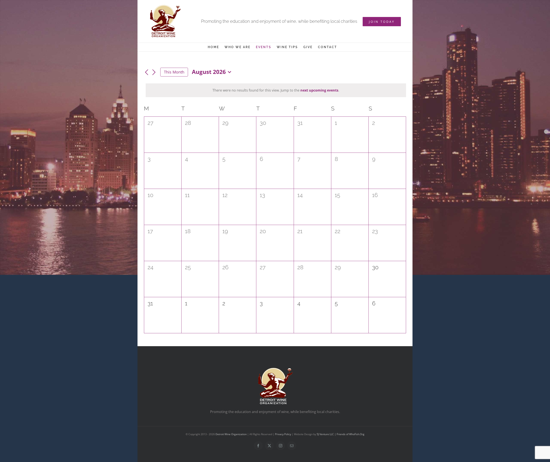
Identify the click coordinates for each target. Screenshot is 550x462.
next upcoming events (319, 90)
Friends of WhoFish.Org (350, 434)
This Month (174, 72)
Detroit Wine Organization (231, 434)
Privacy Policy (283, 434)
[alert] (276, 90)
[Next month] (153, 72)
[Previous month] (146, 72)
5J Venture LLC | (327, 434)
